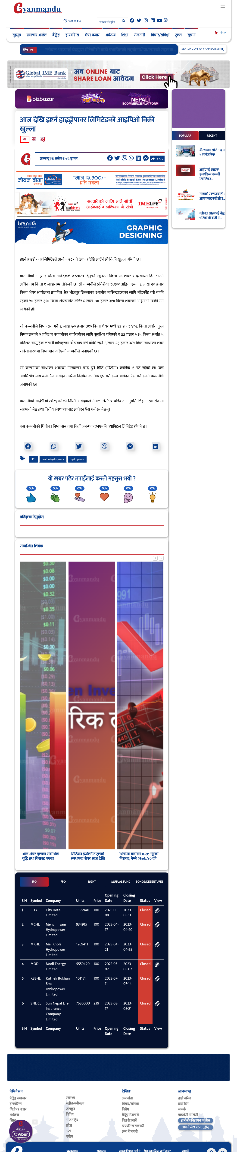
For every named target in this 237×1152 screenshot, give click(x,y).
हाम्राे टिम (183, 1104)
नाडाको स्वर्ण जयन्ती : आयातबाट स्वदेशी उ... (212, 196)
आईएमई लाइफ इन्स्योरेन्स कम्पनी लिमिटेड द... (210, 174)
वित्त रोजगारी (129, 1120)
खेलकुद (70, 1109)
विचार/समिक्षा (160, 35)
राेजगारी (139, 35)
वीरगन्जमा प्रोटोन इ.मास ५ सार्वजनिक (214, 152)
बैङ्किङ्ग (56, 35)
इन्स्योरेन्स (72, 35)
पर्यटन (69, 1137)
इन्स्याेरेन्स (16, 1104)
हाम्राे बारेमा (184, 1098)
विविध (70, 1114)
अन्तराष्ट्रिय (72, 1120)
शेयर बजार (92, 35)
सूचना (191, 35)
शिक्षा (124, 35)
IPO (33, 459)
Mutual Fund (120, 881)
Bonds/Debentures (149, 881)
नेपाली (223, 32)
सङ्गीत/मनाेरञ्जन (75, 1103)
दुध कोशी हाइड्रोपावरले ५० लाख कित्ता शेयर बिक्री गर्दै (86, 50)
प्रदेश (69, 1125)
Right (92, 881)
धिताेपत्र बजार (18, 1109)
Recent (212, 135)
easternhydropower (53, 459)
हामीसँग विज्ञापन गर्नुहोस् (195, 1120)
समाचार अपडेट (37, 35)
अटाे (68, 1131)
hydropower (77, 459)
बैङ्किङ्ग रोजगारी (130, 1115)
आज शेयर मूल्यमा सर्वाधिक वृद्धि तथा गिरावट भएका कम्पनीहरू (40, 859)
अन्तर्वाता (127, 1098)
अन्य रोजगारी (130, 1131)
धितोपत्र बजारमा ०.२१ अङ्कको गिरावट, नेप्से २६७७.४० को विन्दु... (139, 859)
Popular (185, 135)
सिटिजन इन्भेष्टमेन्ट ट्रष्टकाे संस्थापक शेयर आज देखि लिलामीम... (88, 859)
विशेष (125, 1109)
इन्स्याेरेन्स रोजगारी (133, 1126)
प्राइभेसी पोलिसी (188, 1115)
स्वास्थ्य (70, 1098)
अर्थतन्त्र (110, 35)
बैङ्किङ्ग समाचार (18, 1098)
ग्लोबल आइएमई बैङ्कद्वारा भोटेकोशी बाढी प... (214, 215)
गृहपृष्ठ (16, 35)
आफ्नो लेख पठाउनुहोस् (195, 1127)
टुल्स (178, 35)
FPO (63, 881)
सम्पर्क (182, 1109)
